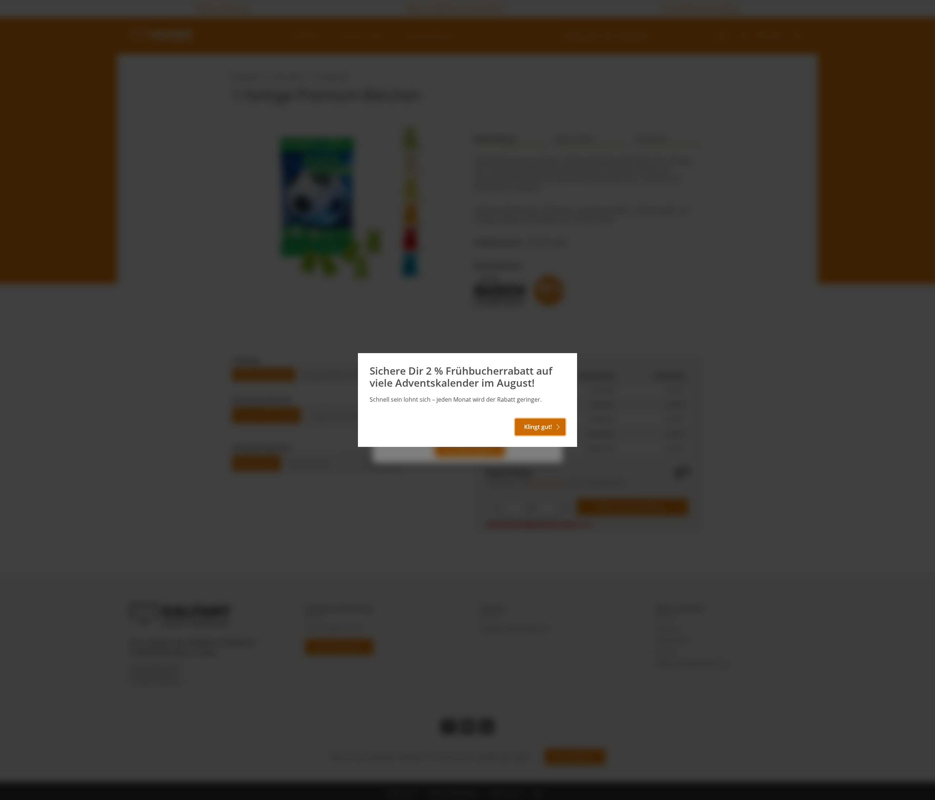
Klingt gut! (538, 427)
